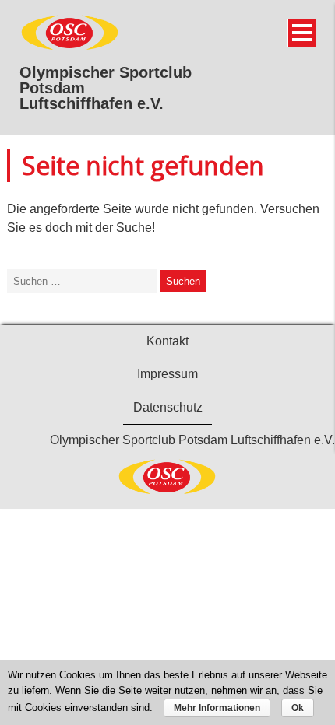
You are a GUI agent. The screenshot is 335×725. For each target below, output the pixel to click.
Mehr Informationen (217, 707)
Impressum (167, 373)
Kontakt (167, 341)
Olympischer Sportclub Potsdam (105, 80)
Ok (297, 707)
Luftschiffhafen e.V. (91, 103)
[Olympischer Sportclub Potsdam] (70, 47)
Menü (301, 33)
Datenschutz (168, 407)
